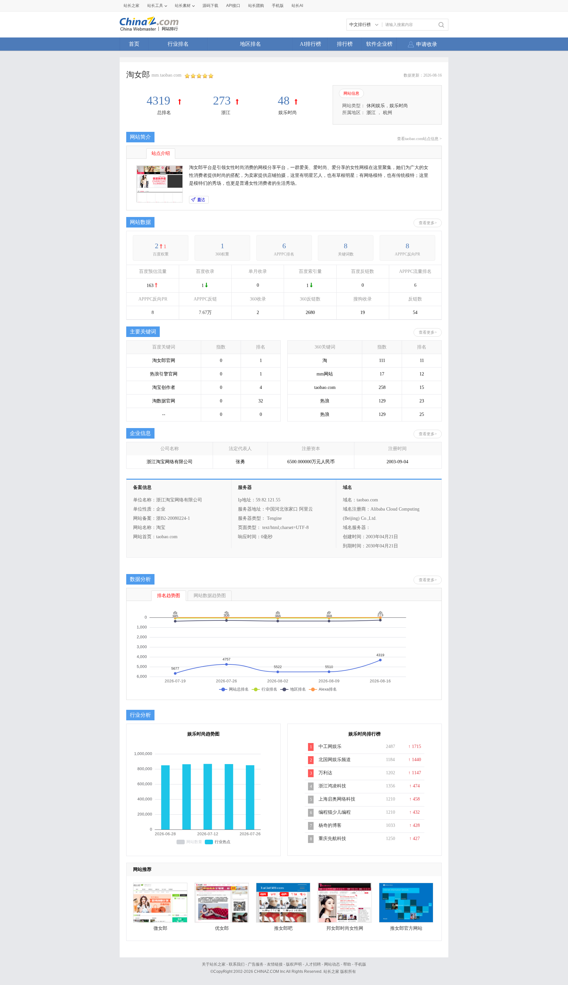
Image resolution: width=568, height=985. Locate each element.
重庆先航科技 (332, 838)
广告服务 (256, 964)
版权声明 (294, 964)
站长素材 (183, 5)
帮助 (347, 964)
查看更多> (428, 223)
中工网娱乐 (330, 746)
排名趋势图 (168, 595)
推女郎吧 (283, 928)
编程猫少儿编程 (335, 812)
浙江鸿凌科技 (332, 785)
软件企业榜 (379, 44)
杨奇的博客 (330, 825)
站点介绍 (161, 153)
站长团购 (256, 5)
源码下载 (210, 5)
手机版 (360, 964)
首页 (134, 44)
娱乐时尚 (287, 112)
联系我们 (237, 964)
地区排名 (250, 44)
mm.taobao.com (166, 75)
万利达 (325, 772)
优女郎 (222, 928)
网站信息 (351, 93)
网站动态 (332, 964)
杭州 (387, 112)
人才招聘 (313, 964)
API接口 (233, 5)
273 (222, 100)
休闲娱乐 (376, 105)
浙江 (225, 112)
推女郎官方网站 (406, 928)
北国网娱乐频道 (335, 759)
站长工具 (155, 5)
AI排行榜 (310, 44)
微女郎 (160, 928)
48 (284, 100)
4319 (160, 100)
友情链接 (275, 964)
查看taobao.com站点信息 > (419, 138)
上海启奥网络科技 (337, 799)
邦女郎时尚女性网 (344, 928)
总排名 (164, 112)
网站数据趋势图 (210, 595)
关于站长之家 (213, 964)
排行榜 (345, 44)
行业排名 (178, 44)
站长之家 (131, 5)
